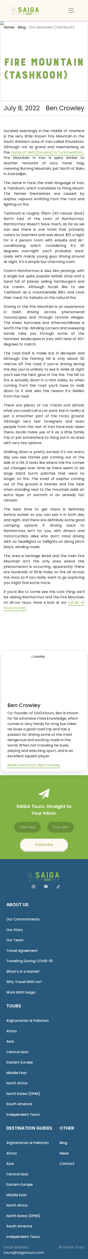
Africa (11, 1031)
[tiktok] (58, 886)
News (64, 1153)
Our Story (14, 929)
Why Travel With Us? (24, 981)
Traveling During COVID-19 (29, 961)
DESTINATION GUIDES (29, 1128)
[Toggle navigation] (71, 10)
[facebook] (46, 886)
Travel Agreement (22, 950)
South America (19, 1104)
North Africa (17, 1083)
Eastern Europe (19, 1062)
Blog (21, 27)
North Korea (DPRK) (23, 1093)
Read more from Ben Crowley (33, 765)
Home (9, 27)
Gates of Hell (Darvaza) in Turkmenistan (47, 152)
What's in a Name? (22, 971)
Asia (10, 1041)
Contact (67, 1163)
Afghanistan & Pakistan (27, 1020)
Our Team (15, 940)
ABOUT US (17, 904)
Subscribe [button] (44, 844)
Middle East (16, 1072)
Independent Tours (23, 1114)
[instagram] (33, 886)
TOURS (13, 1006)
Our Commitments (23, 919)
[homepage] (25, 10)
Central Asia (17, 1052)
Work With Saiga (20, 992)
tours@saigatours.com (24, 1252)
